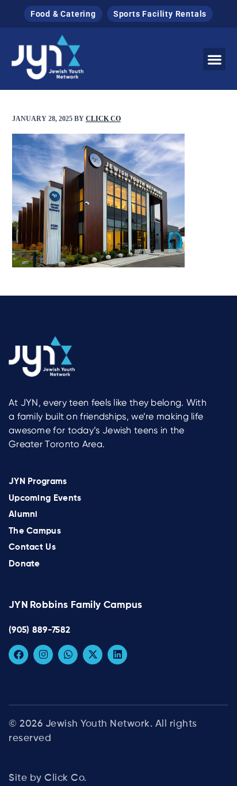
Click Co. (65, 778)
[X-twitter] (92, 654)
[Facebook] (18, 654)
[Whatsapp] (68, 654)
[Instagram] (43, 654)
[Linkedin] (117, 654)
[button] (214, 59)
